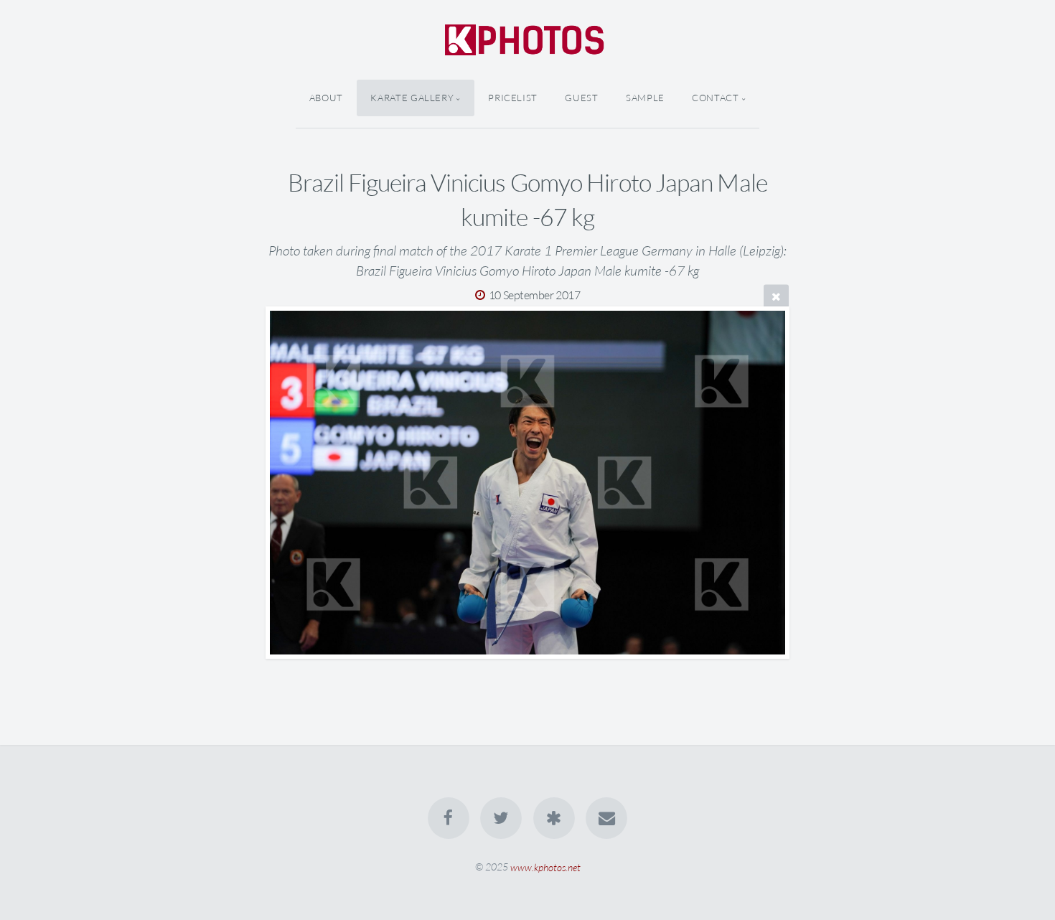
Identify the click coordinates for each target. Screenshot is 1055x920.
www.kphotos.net (545, 866)
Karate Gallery (412, 97)
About (326, 97)
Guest (581, 97)
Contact (715, 97)
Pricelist (513, 97)
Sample (645, 97)
